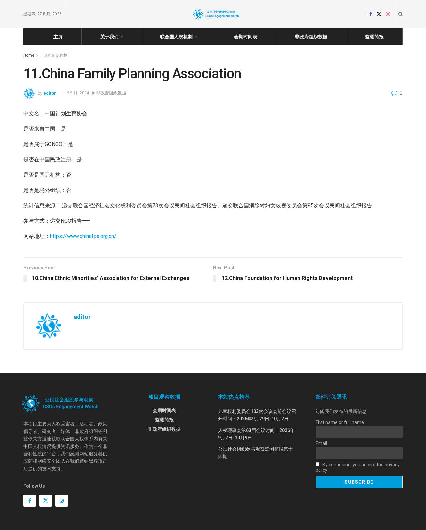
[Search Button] (400, 14)
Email (321, 443)
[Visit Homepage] (216, 14)
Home (28, 55)
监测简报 (374, 36)
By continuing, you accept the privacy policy (358, 467)
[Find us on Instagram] (388, 14)
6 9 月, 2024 (78, 92)
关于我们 (109, 36)
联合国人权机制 (176, 36)
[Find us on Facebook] (370, 14)
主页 (58, 36)
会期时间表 (245, 36)
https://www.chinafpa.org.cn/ (83, 236)
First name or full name (340, 422)
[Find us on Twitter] (379, 14)
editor (49, 92)
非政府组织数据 (311, 36)
